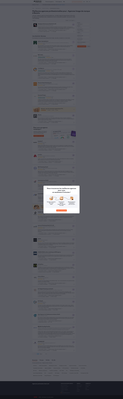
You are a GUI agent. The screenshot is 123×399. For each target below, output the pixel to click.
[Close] (78, 187)
